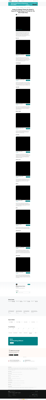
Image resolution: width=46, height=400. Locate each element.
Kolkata (10, 389)
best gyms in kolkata (21, 369)
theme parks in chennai (20, 374)
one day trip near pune (14, 378)
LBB (8, 389)
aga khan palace (9, 378)
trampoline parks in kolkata (15, 368)
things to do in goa (10, 376)
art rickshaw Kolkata (31, 368)
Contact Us (9, 395)
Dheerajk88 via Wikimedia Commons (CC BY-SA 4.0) (19, 30)
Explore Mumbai (9, 371)
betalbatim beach (17, 376)
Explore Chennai (10, 373)
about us (9, 393)
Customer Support (14, 395)
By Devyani (18, 14)
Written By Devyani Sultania (20, 286)
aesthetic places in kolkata (31, 369)
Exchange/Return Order (15, 393)
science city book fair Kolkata (26, 369)
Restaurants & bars (12, 389)
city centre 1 (20, 368)
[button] (34, 0)
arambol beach (13, 376)
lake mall (12, 368)
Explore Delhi (9, 384)
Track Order (14, 394)
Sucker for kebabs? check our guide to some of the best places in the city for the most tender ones (23, 389)
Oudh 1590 (20, 102)
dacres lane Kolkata (26, 368)
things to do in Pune (18, 378)
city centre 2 (23, 368)
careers (9, 394)
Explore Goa (9, 375)
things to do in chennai (10, 374)
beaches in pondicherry (15, 374)
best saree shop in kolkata (15, 369)
